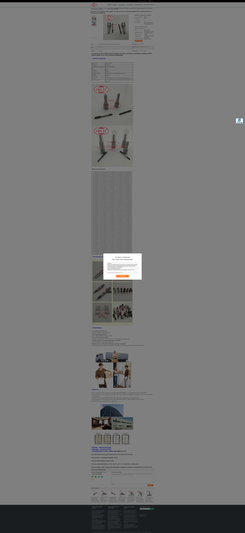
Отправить (122, 276)
